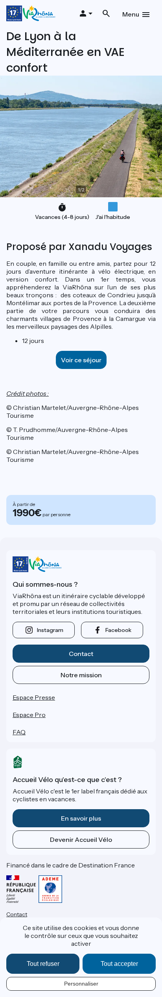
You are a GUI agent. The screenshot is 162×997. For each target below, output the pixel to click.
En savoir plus (81, 818)
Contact (81, 654)
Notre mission (81, 675)
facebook (118, 630)
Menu (130, 14)
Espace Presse (34, 697)
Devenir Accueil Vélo (81, 839)
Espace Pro (29, 715)
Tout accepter (119, 963)
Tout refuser (43, 963)
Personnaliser (81, 983)
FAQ (19, 732)
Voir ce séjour (81, 360)
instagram (50, 630)
